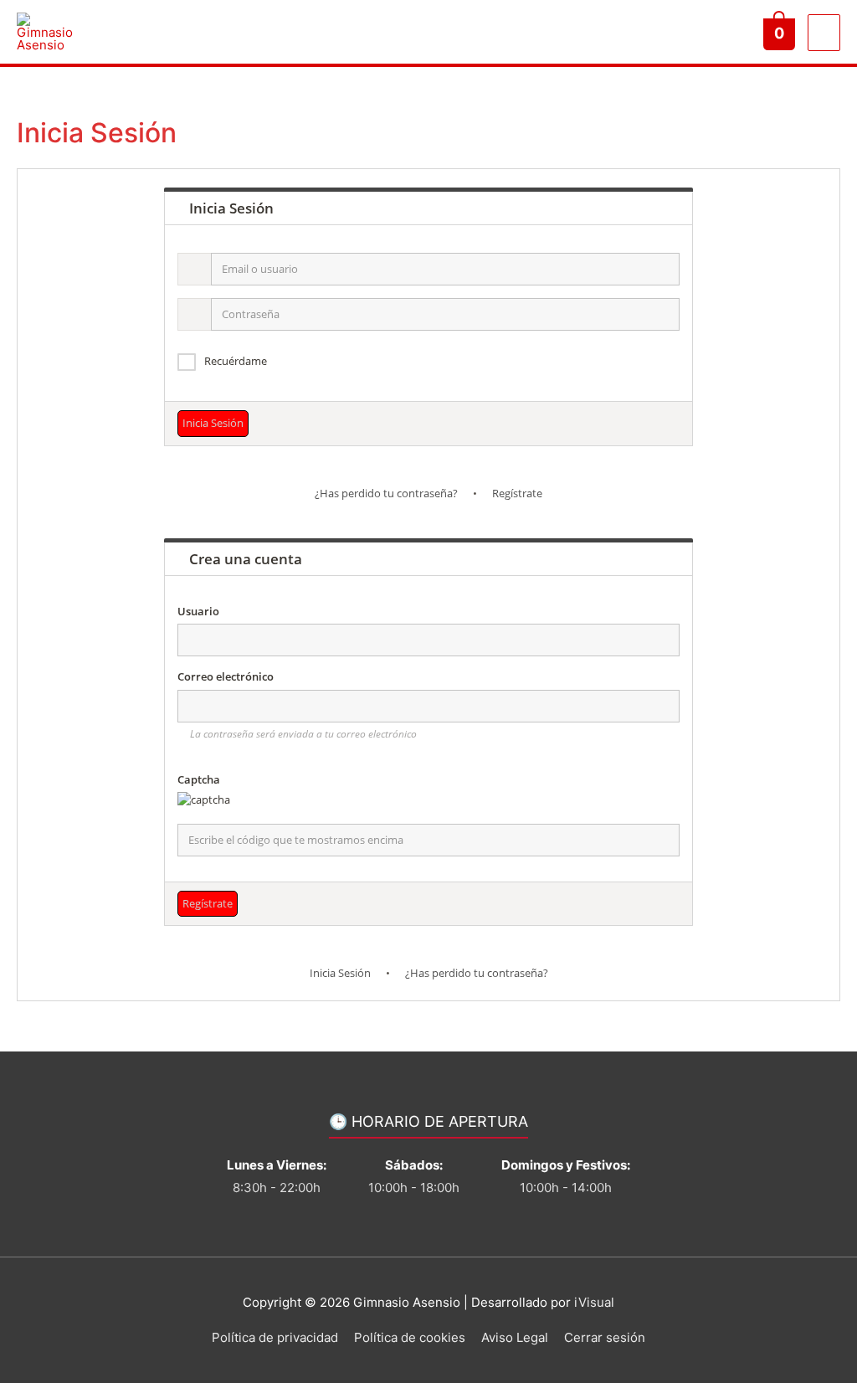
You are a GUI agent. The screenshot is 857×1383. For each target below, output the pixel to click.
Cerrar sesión (604, 1337)
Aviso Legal (514, 1337)
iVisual (594, 1302)
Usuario (198, 611)
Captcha (198, 779)
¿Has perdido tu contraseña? (386, 493)
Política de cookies (409, 1337)
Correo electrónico (225, 676)
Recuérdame (235, 360)
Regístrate (517, 493)
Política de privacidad (275, 1337)
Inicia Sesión (340, 972)
